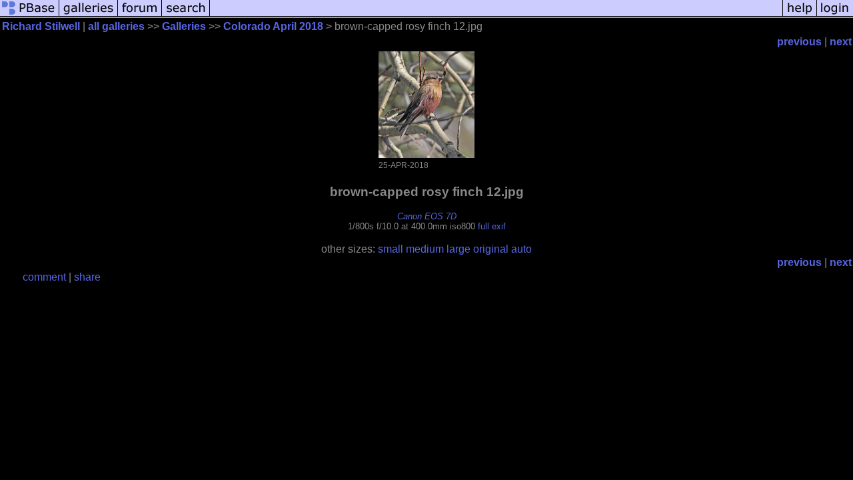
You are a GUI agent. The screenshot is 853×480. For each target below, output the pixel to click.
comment (44, 277)
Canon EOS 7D (426, 216)
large (458, 249)
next (841, 41)
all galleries (116, 26)
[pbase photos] (29, 15)
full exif (492, 226)
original (490, 249)
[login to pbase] (835, 15)
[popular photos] (496, 15)
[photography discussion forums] (140, 15)
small (390, 249)
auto (521, 249)
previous (799, 41)
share (87, 277)
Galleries (184, 26)
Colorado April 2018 (273, 26)
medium (425, 249)
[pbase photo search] (186, 15)
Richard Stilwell (41, 26)
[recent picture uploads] (88, 15)
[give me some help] (799, 15)
